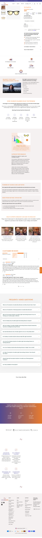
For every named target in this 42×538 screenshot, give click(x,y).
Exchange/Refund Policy (28, 505)
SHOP (13, 3)
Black (26, 25)
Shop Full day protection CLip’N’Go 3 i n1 (11, 510)
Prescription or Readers (29, 21)
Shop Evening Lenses (11, 504)
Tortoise (30, 25)
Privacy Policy (27, 509)
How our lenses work (19, 502)
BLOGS (22, 3)
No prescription (28, 17)
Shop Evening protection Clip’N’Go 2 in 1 (11, 514)
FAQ (25, 503)
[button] (26, 9)
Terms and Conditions (27, 512)
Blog (17, 500)
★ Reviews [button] (40, 270)
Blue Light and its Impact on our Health (20, 506)
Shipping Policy (28, 507)
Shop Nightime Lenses (11, 506)
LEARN (18, 3)
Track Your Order (28, 515)
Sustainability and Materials (29, 46)
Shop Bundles (11, 522)
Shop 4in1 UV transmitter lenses (11, 518)
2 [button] (19, 286)
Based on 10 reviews (6, 254)
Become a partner (27, 501)
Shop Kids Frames (12, 520)
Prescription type (27, 15)
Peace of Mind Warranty (28, 49)
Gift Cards (10, 524)
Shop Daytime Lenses (11, 501)
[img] (8, 262)
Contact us (27, 514)
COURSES (27, 3)
